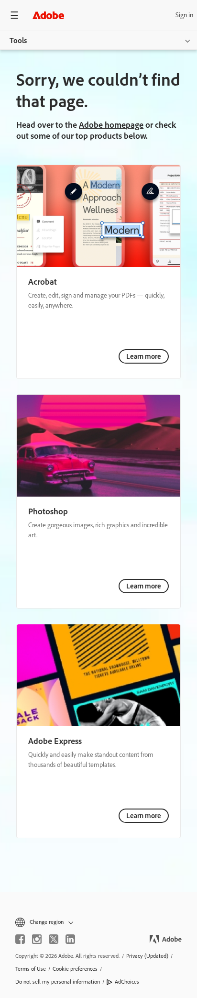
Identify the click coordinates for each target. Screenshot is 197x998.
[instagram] (37, 939)
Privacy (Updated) (147, 956)
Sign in (184, 15)
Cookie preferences (75, 968)
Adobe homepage (111, 125)
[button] (98, 922)
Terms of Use (30, 968)
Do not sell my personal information (57, 981)
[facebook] (20, 939)
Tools (18, 40)
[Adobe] (48, 15)
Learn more (143, 356)
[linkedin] (70, 939)
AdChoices (127, 981)
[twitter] (53, 939)
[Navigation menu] (14, 15)
